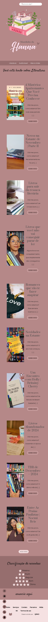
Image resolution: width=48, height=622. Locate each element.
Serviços (16, 607)
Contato (24, 607)
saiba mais (33, 121)
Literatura (12, 63)
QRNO (37, 614)
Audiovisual (23, 63)
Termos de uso (25, 611)
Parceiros (33, 607)
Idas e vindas (35, 63)
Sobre (8, 607)
